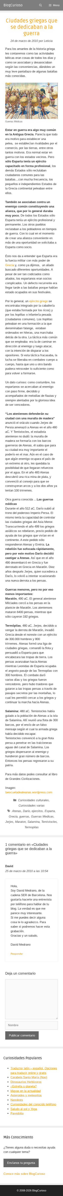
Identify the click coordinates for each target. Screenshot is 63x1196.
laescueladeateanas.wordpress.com (28, 792)
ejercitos (37, 811)
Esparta (50, 811)
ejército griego (39, 301)
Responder (17, 953)
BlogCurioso (13, 5)
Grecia (9, 265)
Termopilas (31, 827)
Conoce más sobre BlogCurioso (24, 1174)
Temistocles (49, 821)
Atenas (16, 811)
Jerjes (9, 821)
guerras (24, 816)
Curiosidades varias (32, 805)
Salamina (33, 821)
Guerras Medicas (42, 816)
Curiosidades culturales (33, 800)
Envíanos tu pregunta (21, 1163)
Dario (26, 811)
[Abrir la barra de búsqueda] (40, 5)
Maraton (20, 821)
